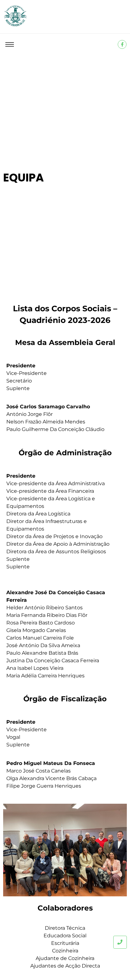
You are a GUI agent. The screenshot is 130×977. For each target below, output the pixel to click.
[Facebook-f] (122, 44)
